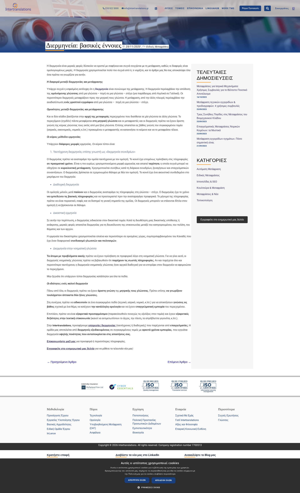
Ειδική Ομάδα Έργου (58, 428)
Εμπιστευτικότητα (142, 428)
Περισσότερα (226, 409)
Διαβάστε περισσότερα (165, 474)
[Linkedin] (156, 8)
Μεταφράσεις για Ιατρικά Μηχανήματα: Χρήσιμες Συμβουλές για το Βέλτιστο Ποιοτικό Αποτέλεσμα (222, 90)
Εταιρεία (180, 409)
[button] (150, 487)
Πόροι (93, 409)
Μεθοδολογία (55, 409)
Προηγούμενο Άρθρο (61, 362)
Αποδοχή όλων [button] (163, 480)
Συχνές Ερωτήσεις (228, 415)
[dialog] (150, 475)
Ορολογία (95, 420)
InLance (51, 433)
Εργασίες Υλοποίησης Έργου (63, 420)
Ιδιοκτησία (138, 432)
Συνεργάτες (282, 8)
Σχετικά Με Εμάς (184, 415)
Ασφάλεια (95, 432)
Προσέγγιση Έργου (57, 415)
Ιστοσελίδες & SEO (207, 181)
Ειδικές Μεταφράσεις (157, 46)
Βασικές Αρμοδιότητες (59, 424)
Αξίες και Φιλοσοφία (186, 424)
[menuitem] (293, 8)
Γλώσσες (223, 420)
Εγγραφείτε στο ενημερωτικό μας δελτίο (222, 219)
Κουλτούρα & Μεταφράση (211, 187)
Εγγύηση (138, 409)
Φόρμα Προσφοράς (250, 8)
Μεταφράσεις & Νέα (207, 194)
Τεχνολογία (96, 415)
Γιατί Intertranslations (187, 420)
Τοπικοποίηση (204, 200)
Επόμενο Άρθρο (179, 362)
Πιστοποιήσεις (140, 415)
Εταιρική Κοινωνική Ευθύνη (190, 428)
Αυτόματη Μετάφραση (209, 169)
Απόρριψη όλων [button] (137, 480)
